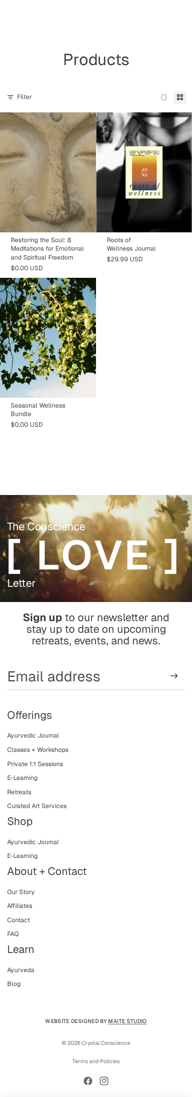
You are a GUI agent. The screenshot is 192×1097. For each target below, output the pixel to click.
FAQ (13, 934)
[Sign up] (174, 676)
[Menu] (10, 13)
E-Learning (22, 778)
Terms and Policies (96, 1061)
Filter (24, 97)
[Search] (29, 13)
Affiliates (19, 906)
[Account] (161, 13)
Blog (14, 984)
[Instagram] (104, 1081)
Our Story (21, 892)
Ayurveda (20, 970)
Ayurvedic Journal (33, 735)
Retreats (19, 792)
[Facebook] (88, 1081)
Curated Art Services (37, 806)
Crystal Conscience (106, 1043)
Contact (18, 920)
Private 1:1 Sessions (35, 764)
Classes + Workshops (37, 750)
